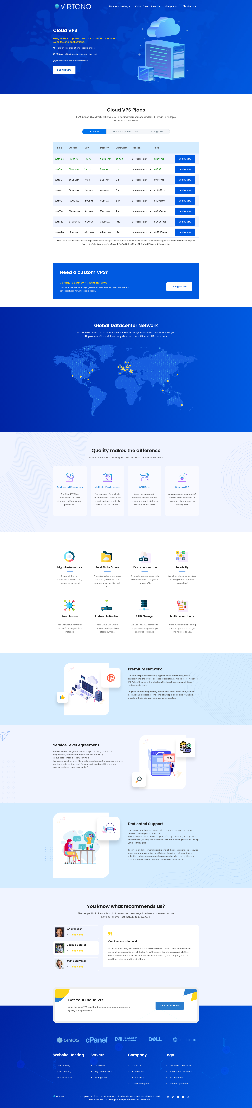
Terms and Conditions (180, 1065)
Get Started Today (170, 1005)
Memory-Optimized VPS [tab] (125, 131)
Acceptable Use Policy (180, 1071)
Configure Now (179, 286)
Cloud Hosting (64, 1071)
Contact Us (138, 1071)
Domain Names (64, 1077)
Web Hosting (63, 1065)
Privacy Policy (176, 1077)
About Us (136, 1065)
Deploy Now (185, 158)
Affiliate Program (140, 1083)
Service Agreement (179, 1083)
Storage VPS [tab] (157, 131)
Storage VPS (100, 1077)
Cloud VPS (99, 1065)
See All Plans (64, 70)
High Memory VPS (103, 1071)
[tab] (76, 932)
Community (138, 1077)
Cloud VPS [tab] (94, 131)
